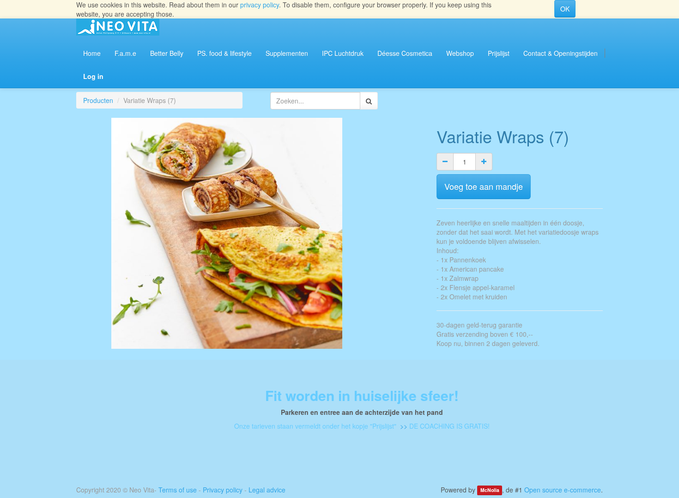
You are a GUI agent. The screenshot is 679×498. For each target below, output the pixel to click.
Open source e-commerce (562, 489)
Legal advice (267, 489)
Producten (98, 100)
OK (565, 8)
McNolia (489, 490)
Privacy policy (222, 489)
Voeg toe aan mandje (483, 186)
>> (402, 426)
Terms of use (177, 489)
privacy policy (259, 4)
